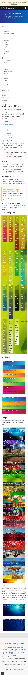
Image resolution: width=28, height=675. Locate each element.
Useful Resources (8, 85)
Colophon (6, 78)
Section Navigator (8, 71)
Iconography (7, 44)
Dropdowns (6, 47)
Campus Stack (7, 60)
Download (6, 31)
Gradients (9, 133)
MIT (16, 652)
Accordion (6, 51)
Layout (5, 38)
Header (5, 62)
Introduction (7, 29)
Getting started (6, 90)
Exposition (6, 64)
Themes (6, 42)
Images (9, 135)
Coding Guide (7, 35)
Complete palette (12, 131)
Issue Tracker (9, 645)
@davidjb (20, 647)
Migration (5, 100)
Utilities (5, 58)
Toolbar (5, 67)
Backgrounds (8, 129)
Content (6, 73)
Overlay (5, 53)
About (21, 645)
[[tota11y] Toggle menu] (2, 673)
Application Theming (9, 33)
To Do (5, 87)
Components (6, 98)
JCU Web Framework (8, 8)
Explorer (6, 69)
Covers (11, 137)
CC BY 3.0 (22, 652)
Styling (5, 80)
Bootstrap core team (17, 653)
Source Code (7, 643)
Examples (16, 645)
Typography (6, 40)
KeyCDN (22, 669)
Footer (5, 76)
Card (5, 56)
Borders (6, 127)
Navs (5, 49)
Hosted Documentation (18, 643)
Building (6, 82)
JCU (3, 27)
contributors (14, 655)
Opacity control (8, 124)
